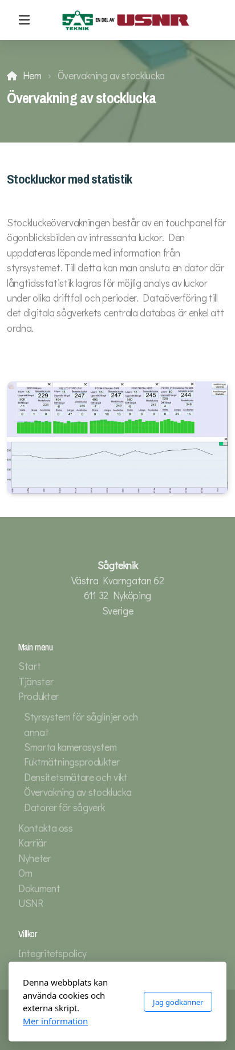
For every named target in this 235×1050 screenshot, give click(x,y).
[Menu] (24, 20)
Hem (32, 75)
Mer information (55, 1021)
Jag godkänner (178, 1002)
